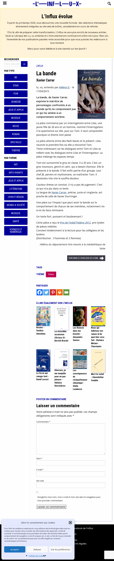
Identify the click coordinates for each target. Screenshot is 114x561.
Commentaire (43, 421)
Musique (15, 118)
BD (15, 77)
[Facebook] (40, 292)
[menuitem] (39, 65)
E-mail (40, 469)
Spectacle (15, 142)
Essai (16, 85)
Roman (15, 134)
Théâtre (16, 150)
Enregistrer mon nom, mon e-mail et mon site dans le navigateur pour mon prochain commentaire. (69, 499)
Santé (16, 221)
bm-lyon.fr (80, 48)
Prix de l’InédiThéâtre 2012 (75, 222)
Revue (16, 126)
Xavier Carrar (59, 192)
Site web (40, 480)
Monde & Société (16, 205)
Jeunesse (16, 101)
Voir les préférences (60, 549)
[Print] (60, 292)
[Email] (66, 292)
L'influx (39, 66)
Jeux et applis (15, 109)
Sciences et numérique (16, 230)
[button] (70, 522)
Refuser (37, 549)
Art (16, 164)
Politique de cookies (37, 556)
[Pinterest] (53, 292)
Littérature (15, 189)
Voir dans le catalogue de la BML (83, 258)
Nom (39, 458)
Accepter (14, 549)
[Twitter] (46, 292)
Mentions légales (77, 543)
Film (15, 93)
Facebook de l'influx (82, 528)
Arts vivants (16, 172)
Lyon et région (16, 197)
